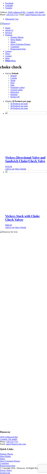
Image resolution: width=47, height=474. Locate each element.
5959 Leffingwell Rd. (9, 437)
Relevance (14, 92)
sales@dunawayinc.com (35, 15)
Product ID (15, 97)
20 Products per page (19, 104)
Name (12, 80)
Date (12, 85)
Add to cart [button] (9, 169)
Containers (4, 463)
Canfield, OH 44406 (8, 439)
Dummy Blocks (6, 454)
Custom (13, 78)
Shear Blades (5, 456)
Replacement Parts (7, 466)
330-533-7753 (12, 15)
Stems (2, 459)
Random (13, 94)
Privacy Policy (6, 470)
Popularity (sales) (17, 87)
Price (12, 83)
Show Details (20, 169)
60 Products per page (19, 108)
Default (13, 76)
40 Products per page (19, 106)
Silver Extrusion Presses (10, 461)
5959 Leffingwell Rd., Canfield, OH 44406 (26, 12)
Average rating (16, 90)
